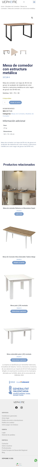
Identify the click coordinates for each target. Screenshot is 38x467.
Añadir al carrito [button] (19, 262)
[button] (34, 1)
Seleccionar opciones (19, 311)
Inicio (2, 6)
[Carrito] (24, 2)
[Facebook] (16, 407)
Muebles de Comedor (12, 6)
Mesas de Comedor (18, 114)
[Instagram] (21, 407)
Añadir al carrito (15, 102)
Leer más (19, 214)
